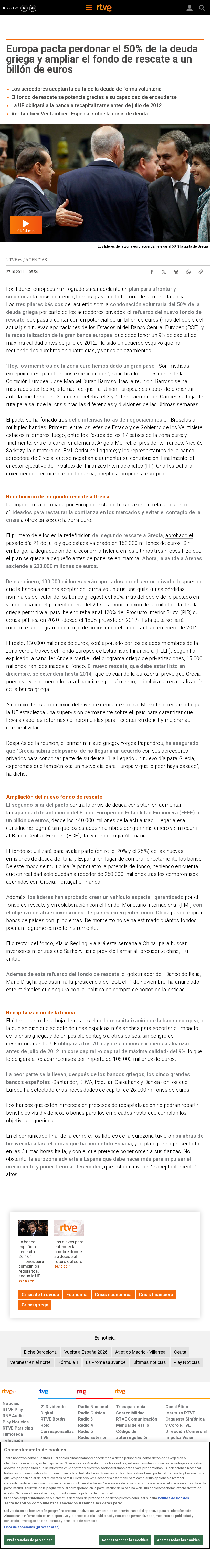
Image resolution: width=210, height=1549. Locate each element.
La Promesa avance (106, 1362)
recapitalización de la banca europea (154, 1020)
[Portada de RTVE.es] (104, 8)
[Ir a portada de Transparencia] (161, 1393)
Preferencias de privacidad (30, 1540)
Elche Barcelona (40, 1352)
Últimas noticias (149, 1362)
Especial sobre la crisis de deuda (109, 114)
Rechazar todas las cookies (125, 1540)
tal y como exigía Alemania (114, 836)
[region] (105, 1495)
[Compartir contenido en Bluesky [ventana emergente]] (176, 270)
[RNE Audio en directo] (33, 8)
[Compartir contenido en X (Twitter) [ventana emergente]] (164, 270)
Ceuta (180, 1352)
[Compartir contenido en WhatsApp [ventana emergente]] (188, 270)
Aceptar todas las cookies (178, 1540)
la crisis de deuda (53, 297)
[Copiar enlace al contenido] (201, 270)
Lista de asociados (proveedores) (32, 1527)
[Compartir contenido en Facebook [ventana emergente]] (151, 270)
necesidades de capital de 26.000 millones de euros (128, 1090)
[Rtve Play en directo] (24, 8)
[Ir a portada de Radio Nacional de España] (94, 1393)
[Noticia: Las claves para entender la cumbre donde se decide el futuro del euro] (69, 1246)
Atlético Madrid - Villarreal (140, 1352)
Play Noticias (187, 1362)
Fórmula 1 (68, 1362)
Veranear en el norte (30, 1362)
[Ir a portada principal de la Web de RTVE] (19, 1391)
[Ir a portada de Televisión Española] (57, 1393)
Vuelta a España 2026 (86, 1352)
